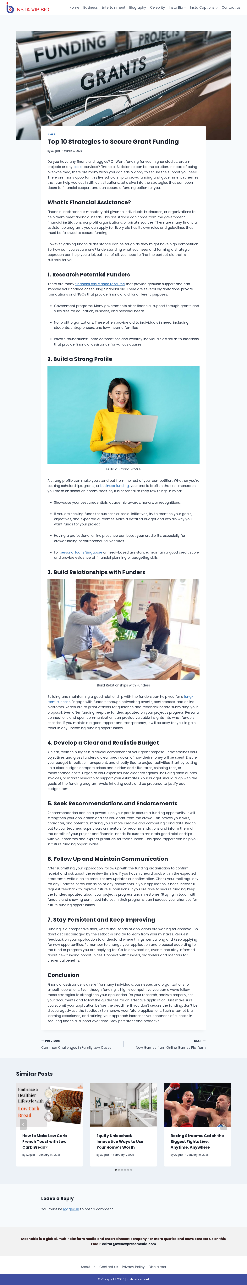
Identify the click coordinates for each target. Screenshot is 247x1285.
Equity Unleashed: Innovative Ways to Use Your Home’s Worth (119, 1141)
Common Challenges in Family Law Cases (76, 1044)
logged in (71, 1209)
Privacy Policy (133, 1267)
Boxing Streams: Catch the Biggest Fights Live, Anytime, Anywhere (197, 1141)
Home (74, 7)
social (78, 166)
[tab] (116, 1170)
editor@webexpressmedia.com (129, 1244)
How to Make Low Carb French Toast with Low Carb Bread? (44, 1141)
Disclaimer (157, 1267)
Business (90, 7)
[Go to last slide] (23, 1124)
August (55, 151)
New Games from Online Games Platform (171, 1044)
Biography (137, 7)
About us (88, 1267)
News (51, 133)
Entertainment (113, 7)
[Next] (223, 1124)
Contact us (231, 7)
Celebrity (157, 7)
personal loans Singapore (81, 552)
